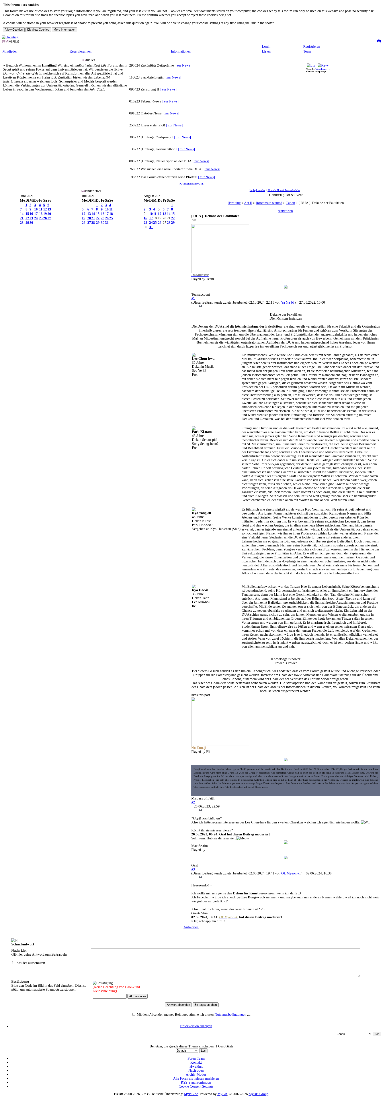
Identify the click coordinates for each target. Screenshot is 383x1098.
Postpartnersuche (192, 184)
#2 (193, 802)
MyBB (222, 1094)
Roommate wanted (269, 203)
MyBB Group (258, 1094)
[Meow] (242, 838)
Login (266, 46)
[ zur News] (183, 65)
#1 (193, 298)
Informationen (181, 51)
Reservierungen (81, 51)
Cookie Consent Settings (196, 1086)
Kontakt (196, 1062)
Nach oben (196, 1070)
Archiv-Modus (196, 1074)
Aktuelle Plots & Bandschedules (284, 190)
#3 (193, 869)
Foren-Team (196, 1058)
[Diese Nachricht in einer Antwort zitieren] (201, 306)
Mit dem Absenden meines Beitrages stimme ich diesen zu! (194, 1014)
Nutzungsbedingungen (230, 1014)
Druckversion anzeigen (196, 1026)
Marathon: (320, 69)
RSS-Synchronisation (196, 1082)
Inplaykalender (257, 190)
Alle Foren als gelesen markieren (196, 1078)
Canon (290, 203)
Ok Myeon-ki (290, 873)
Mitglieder (9, 51)
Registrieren (311, 46)
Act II (248, 203)
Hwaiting (234, 203)
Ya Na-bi (287, 302)
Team (307, 51)
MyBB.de (191, 1094)
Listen (266, 51)
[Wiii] (365, 822)
